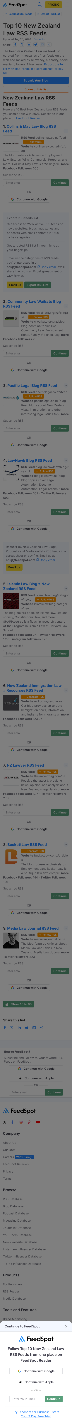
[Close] (66, 1326)
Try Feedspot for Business (31, 1412)
